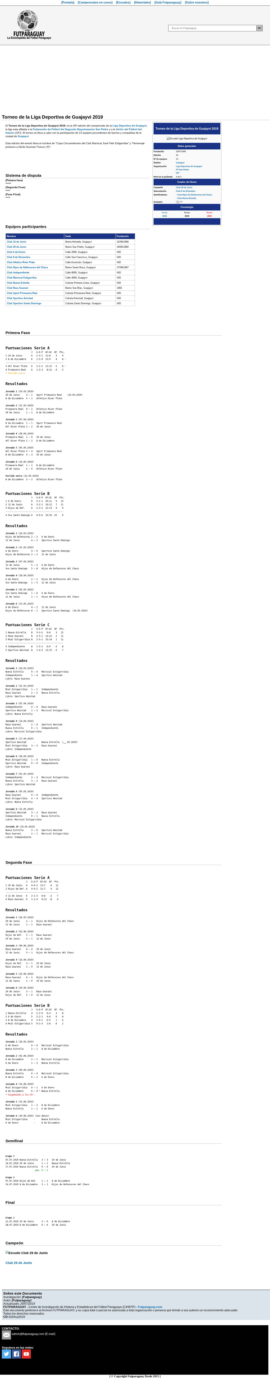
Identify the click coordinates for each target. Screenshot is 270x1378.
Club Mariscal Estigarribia (22, 277)
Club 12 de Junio (16, 241)
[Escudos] (123, 2)
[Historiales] (142, 2)
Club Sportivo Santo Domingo (24, 303)
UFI (177, 173)
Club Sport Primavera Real (22, 293)
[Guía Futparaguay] (167, 2)
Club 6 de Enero (16, 252)
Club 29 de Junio (184, 187)
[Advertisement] (135, 77)
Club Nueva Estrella (186, 198)
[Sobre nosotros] (197, 2)
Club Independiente (18, 272)
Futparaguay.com (150, 1307)
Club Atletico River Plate (21, 262)
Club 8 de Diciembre (185, 191)
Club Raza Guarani (17, 288)
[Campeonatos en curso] (95, 2)
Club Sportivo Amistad (20, 298)
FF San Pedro (182, 169)
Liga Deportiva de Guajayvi (189, 166)
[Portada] (67, 2)
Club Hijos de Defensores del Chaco (194, 195)
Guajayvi (180, 163)
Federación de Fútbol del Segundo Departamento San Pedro (70, 129)
